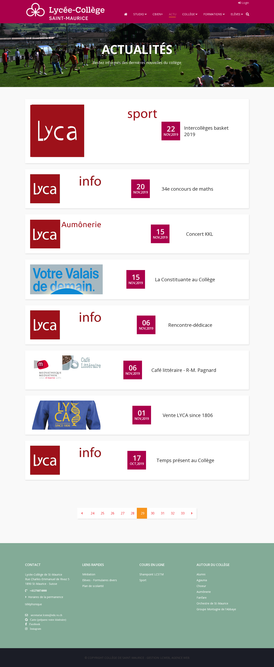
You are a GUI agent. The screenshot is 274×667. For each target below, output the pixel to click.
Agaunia (202, 580)
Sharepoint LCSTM (151, 574)
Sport (142, 580)
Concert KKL (199, 234)
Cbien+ (158, 14)
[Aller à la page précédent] (82, 513)
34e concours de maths (187, 188)
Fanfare (202, 597)
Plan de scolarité (93, 586)
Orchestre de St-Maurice (212, 603)
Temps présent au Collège (185, 460)
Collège (188, 14)
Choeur (201, 586)
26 (112, 513)
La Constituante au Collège (185, 279)
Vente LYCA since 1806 (188, 415)
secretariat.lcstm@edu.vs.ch (46, 615)
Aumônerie (204, 592)
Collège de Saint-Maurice (124, 658)
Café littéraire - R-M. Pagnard (183, 370)
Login (245, 3)
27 (122, 513)
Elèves (235, 14)
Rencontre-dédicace (190, 325)
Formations (212, 14)
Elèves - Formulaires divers (99, 580)
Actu (172, 14)
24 (92, 513)
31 (162, 513)
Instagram (35, 628)
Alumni (201, 574)
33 (183, 513)
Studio (138, 14)
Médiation (88, 574)
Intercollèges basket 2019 (206, 131)
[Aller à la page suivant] (192, 513)
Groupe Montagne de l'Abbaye (216, 609)
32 (173, 513)
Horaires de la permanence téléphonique (44, 600)
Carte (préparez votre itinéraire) (48, 619)
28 (132, 513)
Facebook (34, 624)
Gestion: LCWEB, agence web (168, 658)
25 (102, 513)
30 (152, 513)
